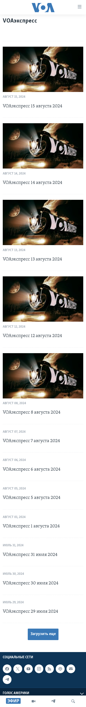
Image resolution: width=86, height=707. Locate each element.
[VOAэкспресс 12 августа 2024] (43, 299)
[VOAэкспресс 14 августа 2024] (43, 146)
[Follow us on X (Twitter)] (17, 668)
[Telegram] (53, 701)
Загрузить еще (43, 634)
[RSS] (49, 668)
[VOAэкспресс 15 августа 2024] (43, 69)
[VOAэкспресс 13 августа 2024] (43, 222)
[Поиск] (73, 701)
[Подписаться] (71, 668)
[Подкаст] (60, 668)
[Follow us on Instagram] (39, 668)
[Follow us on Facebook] (7, 668)
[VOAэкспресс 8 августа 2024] (43, 375)
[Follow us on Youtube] (28, 668)
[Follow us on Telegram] (7, 679)
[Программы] (33, 701)
